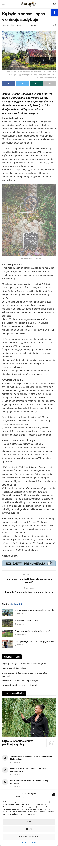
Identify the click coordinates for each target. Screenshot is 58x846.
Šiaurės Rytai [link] (15, 25)
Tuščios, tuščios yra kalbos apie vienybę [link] (20, 680)
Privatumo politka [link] (29, 842)
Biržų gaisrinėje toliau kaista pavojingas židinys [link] (35, 641)
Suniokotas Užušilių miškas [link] (26, 620)
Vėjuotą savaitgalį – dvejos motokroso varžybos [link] (35, 610)
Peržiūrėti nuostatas (29, 836)
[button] (54, 795)
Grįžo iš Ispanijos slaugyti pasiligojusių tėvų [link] (18, 742)
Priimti (29, 821)
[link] (54, 12)
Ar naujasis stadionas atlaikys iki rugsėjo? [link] (32, 631)
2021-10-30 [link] (31, 25)
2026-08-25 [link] (21, 614)
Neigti (29, 829)
